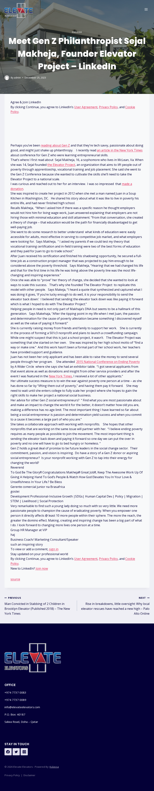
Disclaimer (29, 775)
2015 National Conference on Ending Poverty (108, 362)
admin (17, 77)
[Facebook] (8, 751)
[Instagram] (24, 751)
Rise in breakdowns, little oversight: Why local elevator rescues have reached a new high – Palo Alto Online (115, 606)
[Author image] (7, 77)
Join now (42, 568)
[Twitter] (16, 751)
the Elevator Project (61, 165)
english (77, 32)
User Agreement (85, 107)
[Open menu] (146, 9)
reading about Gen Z (55, 145)
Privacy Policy (108, 107)
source (15, 579)
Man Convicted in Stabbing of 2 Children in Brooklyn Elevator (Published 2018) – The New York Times (37, 606)
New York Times (60, 376)
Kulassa (54, 766)
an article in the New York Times (120, 150)
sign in (53, 549)
